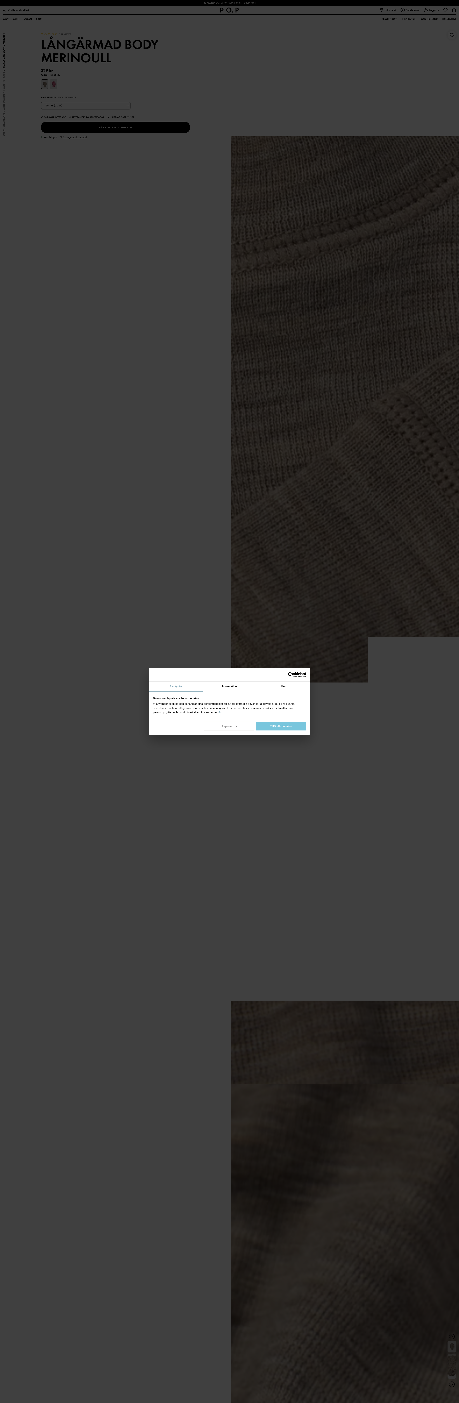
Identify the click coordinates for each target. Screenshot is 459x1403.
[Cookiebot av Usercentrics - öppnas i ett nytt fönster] (290, 674)
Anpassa (226, 726)
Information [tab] (229, 686)
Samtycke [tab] (176, 686)
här (219, 712)
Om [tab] (283, 686)
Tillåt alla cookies (281, 726)
